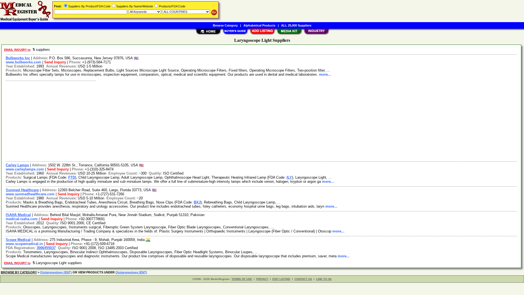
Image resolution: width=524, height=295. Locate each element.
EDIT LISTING (281, 279)
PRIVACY (262, 279)
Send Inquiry (55, 62)
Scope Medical (18, 240)
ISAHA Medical (18, 215)
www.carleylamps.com (25, 169)
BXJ (197, 202)
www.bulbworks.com (23, 62)
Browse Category (225, 25)
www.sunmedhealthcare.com (30, 194)
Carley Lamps (17, 165)
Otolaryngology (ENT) (56, 272)
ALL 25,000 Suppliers (296, 25)
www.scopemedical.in (24, 244)
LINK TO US (324, 279)
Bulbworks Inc (18, 58)
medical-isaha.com (22, 219)
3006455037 (46, 248)
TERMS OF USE (241, 279)
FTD (71, 177)
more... (325, 74)
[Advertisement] (167, 120)
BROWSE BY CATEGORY (19, 272)
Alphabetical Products (259, 25)
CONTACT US (303, 279)
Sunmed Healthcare (22, 190)
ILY (289, 177)
